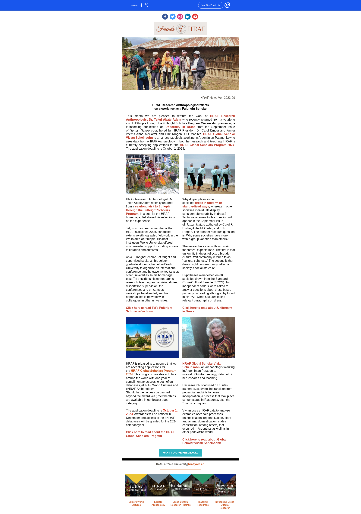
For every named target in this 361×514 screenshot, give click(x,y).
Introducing (221, 502)
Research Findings (181, 505)
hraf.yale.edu (197, 464)
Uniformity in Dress (180, 126)
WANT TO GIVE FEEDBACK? (180, 452)
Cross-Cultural (180, 502)
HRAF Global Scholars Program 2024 (207, 145)
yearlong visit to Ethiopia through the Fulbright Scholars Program (148, 210)
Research (225, 508)
